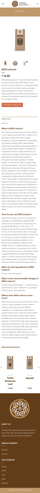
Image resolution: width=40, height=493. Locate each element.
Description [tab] (6, 119)
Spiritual (20, 11)
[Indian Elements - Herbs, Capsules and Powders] (20, 4)
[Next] (35, 39)
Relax (4, 479)
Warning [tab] (5, 123)
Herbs (4, 471)
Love (3, 475)
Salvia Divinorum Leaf (10, 381)
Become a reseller (12, 105)
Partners (5, 450)
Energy (4, 467)
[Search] (37, 4)
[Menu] (3, 3)
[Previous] (5, 39)
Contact (4, 454)
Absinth (30, 378)
